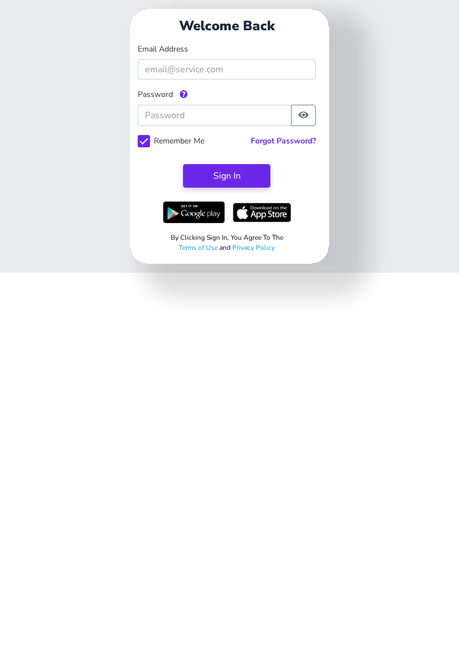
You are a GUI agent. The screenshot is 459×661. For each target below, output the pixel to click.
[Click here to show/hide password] (303, 115)
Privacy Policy (253, 247)
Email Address (163, 49)
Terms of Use (199, 247)
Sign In (227, 176)
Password (156, 94)
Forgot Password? (283, 141)
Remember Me (179, 141)
